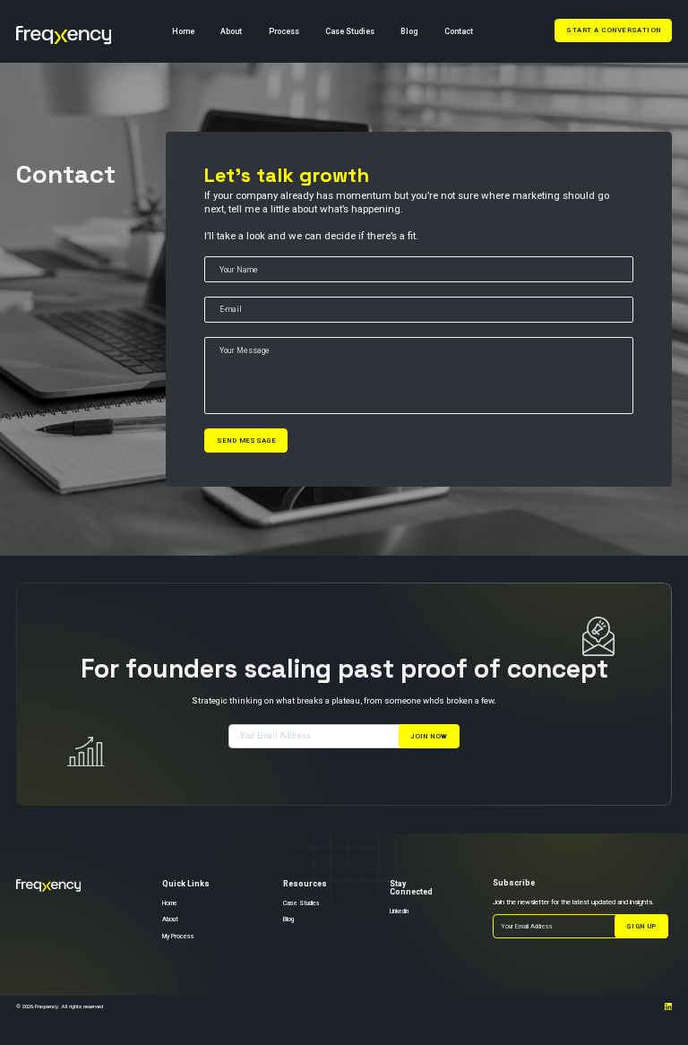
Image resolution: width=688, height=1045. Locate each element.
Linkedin (399, 912)
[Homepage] (63, 32)
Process (284, 31)
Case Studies (349, 31)
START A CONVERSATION (613, 30)
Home (183, 31)
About (231, 31)
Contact (458, 31)
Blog (408, 31)
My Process (178, 937)
